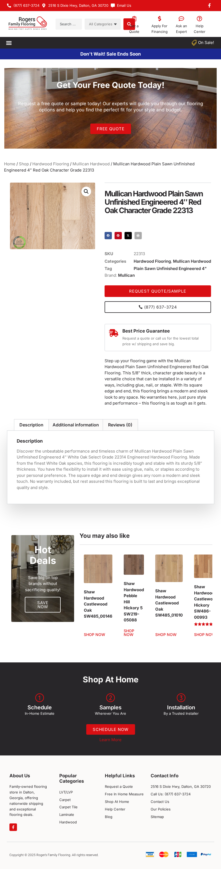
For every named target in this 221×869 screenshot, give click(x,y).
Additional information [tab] (76, 424)
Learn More (110, 739)
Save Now (43, 604)
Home (9, 163)
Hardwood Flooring (50, 163)
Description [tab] (31, 424)
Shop (24, 163)
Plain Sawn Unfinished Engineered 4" (170, 268)
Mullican (126, 275)
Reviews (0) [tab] (120, 424)
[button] (8, 42)
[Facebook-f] (13, 827)
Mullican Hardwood (91, 163)
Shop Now (94, 635)
